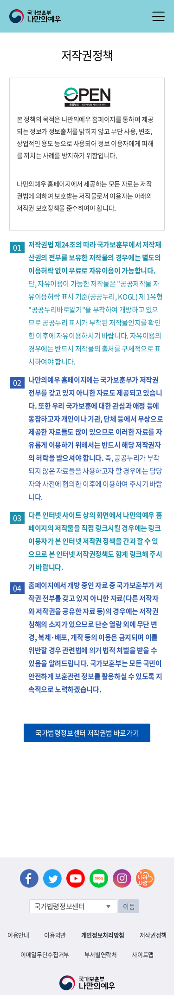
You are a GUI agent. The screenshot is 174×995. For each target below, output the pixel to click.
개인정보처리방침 (102, 934)
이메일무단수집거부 (44, 954)
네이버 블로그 (99, 878)
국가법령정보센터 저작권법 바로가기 (87, 733)
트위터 (52, 878)
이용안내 (18, 934)
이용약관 (55, 934)
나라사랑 (145, 878)
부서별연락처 (100, 954)
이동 (129, 906)
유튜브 (75, 878)
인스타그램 (122, 878)
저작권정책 (153, 934)
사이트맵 (143, 954)
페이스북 (29, 878)
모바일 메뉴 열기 (158, 16)
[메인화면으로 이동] (35, 15)
